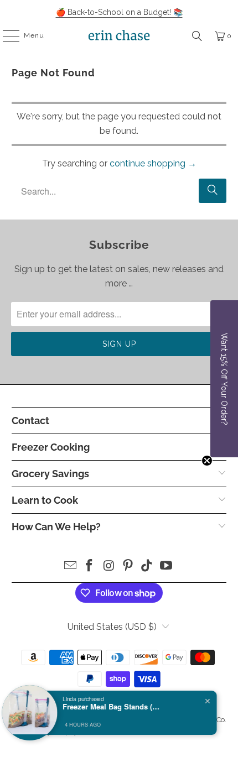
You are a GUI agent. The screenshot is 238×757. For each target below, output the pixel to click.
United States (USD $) (112, 627)
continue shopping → (153, 163)
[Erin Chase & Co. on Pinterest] (128, 566)
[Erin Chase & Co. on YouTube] (166, 566)
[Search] (197, 36)
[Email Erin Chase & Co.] (70, 566)
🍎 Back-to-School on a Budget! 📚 (119, 12)
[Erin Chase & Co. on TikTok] (147, 566)
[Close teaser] (207, 460)
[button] (224, 378)
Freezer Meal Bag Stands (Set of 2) (115, 706)
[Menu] (5, 36)
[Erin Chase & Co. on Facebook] (89, 566)
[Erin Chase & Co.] (119, 36)
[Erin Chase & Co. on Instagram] (109, 566)
